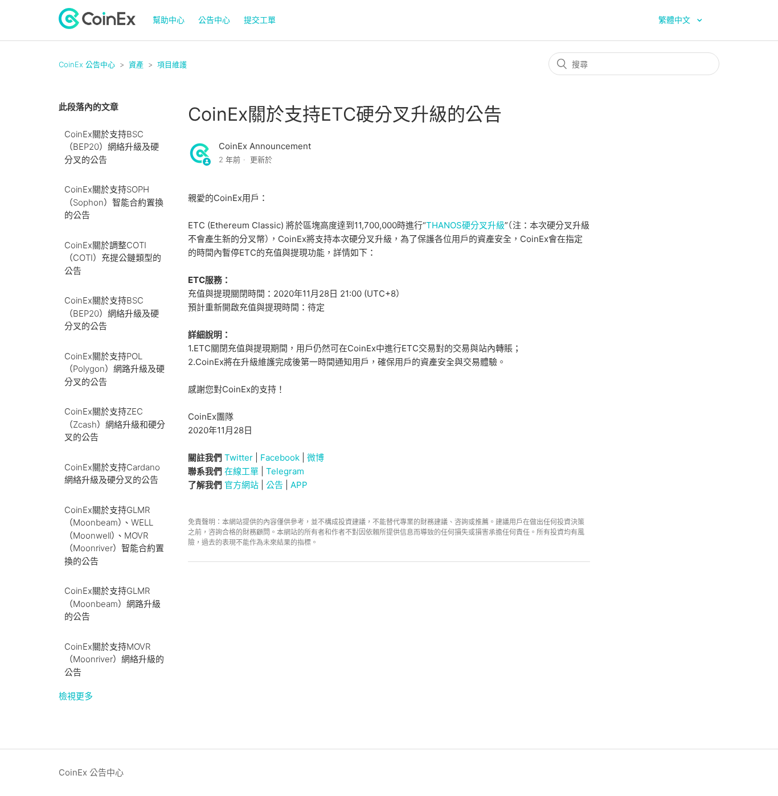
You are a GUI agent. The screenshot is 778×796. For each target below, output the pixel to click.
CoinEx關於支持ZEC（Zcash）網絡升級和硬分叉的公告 (114, 424)
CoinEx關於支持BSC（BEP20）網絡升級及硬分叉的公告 (111, 147)
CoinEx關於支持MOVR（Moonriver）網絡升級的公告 (114, 659)
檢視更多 (76, 696)
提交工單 (260, 19)
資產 (136, 64)
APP (299, 484)
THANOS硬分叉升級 (465, 225)
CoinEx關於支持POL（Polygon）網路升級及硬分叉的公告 (114, 369)
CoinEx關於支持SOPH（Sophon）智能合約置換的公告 (113, 202)
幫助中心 (169, 19)
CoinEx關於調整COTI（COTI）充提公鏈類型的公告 (112, 258)
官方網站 (241, 484)
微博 (315, 457)
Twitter (238, 457)
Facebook (280, 457)
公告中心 (214, 19)
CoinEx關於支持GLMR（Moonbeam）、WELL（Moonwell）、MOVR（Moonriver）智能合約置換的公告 (114, 535)
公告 (274, 484)
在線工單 (241, 471)
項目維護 (172, 64)
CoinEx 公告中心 (87, 64)
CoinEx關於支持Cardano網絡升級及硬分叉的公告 (112, 474)
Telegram (285, 471)
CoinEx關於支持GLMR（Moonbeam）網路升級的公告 (112, 603)
